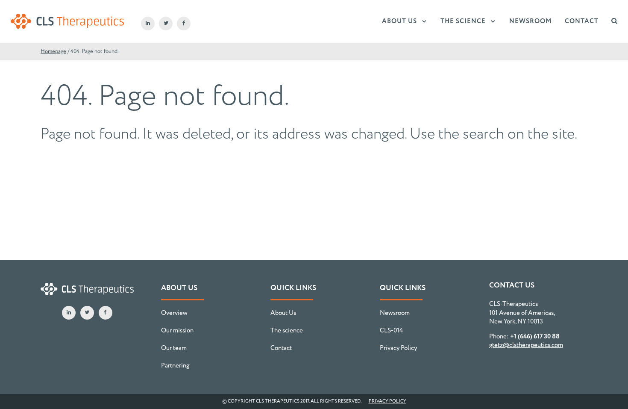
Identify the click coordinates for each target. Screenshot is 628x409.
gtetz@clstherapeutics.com (526, 345)
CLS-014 (391, 330)
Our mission (177, 330)
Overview (174, 313)
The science (463, 21)
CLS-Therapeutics (67, 21)
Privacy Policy (398, 348)
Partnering (175, 365)
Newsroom (530, 21)
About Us (399, 21)
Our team (174, 348)
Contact (582, 21)
